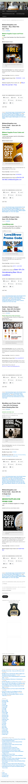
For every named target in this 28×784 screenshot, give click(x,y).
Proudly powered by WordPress (21, 781)
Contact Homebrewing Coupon (8, 740)
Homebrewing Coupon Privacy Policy (9, 747)
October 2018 (4, 734)
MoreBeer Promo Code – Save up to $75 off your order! (13, 670)
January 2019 (4, 730)
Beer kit (13, 298)
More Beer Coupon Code (6, 482)
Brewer (5, 114)
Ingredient (14, 481)
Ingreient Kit (18, 481)
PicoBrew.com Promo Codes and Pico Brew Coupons (13, 763)
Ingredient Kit (10, 300)
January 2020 (4, 713)
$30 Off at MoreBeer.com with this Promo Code (11, 681)
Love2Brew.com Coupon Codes (8, 754)
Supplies (3, 118)
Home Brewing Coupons (10, 112)
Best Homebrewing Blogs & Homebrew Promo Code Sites (13, 739)
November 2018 (5, 733)
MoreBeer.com (5, 478)
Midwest (3, 116)
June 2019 (4, 723)
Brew (21, 298)
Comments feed (5, 775)
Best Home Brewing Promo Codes (8, 13)
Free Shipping (16, 114)
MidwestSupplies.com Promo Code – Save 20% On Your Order (11, 125)
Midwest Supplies (9, 116)
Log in (3, 772)
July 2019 (4, 722)
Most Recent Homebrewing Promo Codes (10, 759)
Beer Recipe (17, 298)
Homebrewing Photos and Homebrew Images (11, 750)
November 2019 (5, 716)
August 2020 (4, 707)
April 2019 (4, 726)
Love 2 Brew (16, 300)
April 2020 (4, 709)
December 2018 (5, 731)
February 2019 (5, 728)
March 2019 (4, 727)
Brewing (9, 114)
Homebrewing (12, 115)
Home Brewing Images (20, 13)
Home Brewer (8, 299)
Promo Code (23, 116)
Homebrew (8, 115)
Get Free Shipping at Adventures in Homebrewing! (12, 679)
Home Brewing (13, 299)
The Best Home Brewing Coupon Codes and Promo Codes (14, 765)
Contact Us (4, 16)
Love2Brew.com (5, 298)
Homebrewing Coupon (20, 115)
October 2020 (4, 705)
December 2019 (5, 715)
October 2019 (4, 718)
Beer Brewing (15, 478)
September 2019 (5, 719)
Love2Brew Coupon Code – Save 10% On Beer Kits (11, 218)
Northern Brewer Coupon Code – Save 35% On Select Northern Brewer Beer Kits (11, 309)
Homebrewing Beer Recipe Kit (7, 297)
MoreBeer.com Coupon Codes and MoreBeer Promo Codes (14, 758)
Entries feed (4, 773)
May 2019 (4, 724)
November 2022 (5, 701)
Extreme (7, 479)
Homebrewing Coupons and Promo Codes (10, 748)
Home (3, 11)
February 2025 (5, 700)
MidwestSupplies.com (17, 113)
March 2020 (4, 711)
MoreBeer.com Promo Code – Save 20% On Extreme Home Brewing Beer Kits (11, 405)
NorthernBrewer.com (6, 394)
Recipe (15, 301)
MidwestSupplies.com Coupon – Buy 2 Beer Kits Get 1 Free (10, 27)
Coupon (12, 114)
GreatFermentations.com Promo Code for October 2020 (13, 688)
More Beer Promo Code (16, 482)
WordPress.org (5, 776)
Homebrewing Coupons (8, 113)
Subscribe (5, 596)
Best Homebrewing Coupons (11, 295)
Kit (13, 300)
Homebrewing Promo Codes (12, 11)
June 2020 (4, 708)
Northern (15, 395)
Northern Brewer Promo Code (7, 396)
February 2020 (5, 712)
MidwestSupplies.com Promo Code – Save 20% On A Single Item (11, 492)
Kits (23, 481)
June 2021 (4, 704)
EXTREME (14, 452)
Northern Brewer (20, 395)
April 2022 (4, 703)
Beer (3, 114)
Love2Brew (21, 300)
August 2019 (4, 720)
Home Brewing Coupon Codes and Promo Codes (12, 744)
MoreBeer (9, 483)
